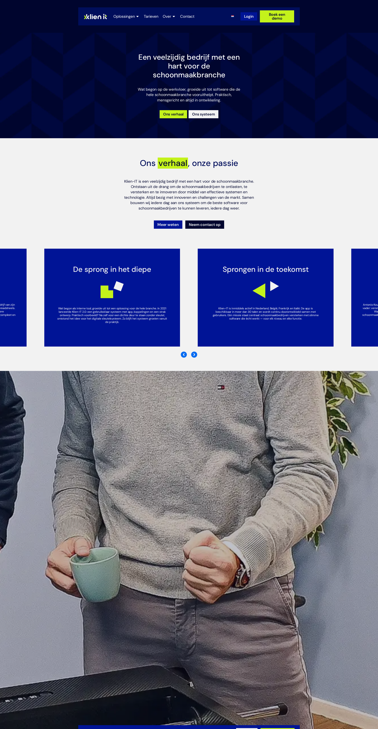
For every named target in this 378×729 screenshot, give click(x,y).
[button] (184, 355)
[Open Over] (174, 16)
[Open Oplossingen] (137, 16)
